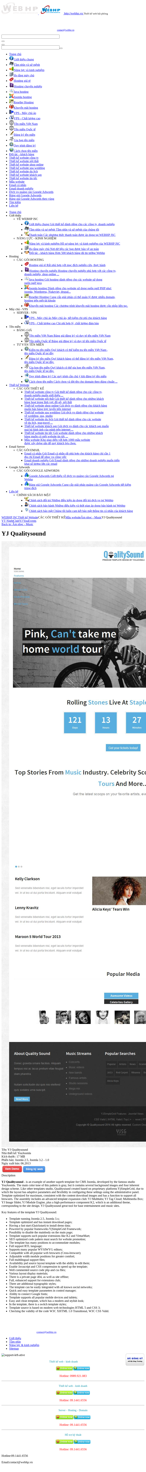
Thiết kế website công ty (24, 157)
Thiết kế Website (19, 385)
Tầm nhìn (15, 1341)
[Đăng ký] (34, 1172)
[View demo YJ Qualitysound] (12, 1172)
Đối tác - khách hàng (21, 154)
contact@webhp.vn (65, 30)
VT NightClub (10, 520)
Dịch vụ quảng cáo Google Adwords (31, 192)
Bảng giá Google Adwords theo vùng (31, 198)
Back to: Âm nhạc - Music (17, 524)
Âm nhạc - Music (91, 517)
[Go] (3, 41)
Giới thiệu (15, 1338)
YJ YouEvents (27, 520)
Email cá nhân (17, 185)
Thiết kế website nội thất (24, 161)
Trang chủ (15, 54)
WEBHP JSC (10, 517)
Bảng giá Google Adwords (25, 195)
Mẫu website (17, 181)
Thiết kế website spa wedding (27, 168)
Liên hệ (13, 205)
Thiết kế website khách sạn (25, 174)
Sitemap (14, 1348)
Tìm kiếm (15, 202)
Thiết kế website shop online (26, 164)
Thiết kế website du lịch (23, 171)
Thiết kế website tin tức (23, 178)
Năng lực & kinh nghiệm (24, 1345)
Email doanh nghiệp (21, 188)
